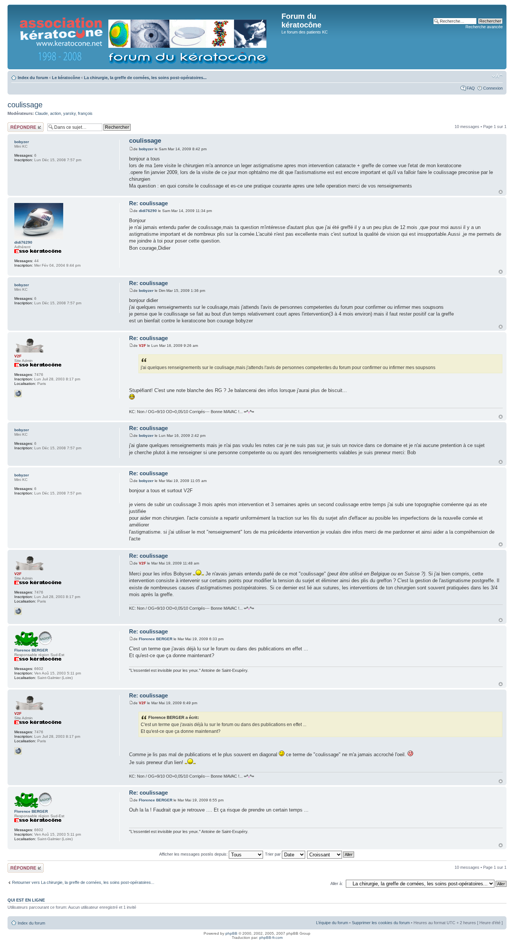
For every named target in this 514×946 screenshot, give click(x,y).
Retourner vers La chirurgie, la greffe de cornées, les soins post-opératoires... (83, 882)
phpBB (231, 933)
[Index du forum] (145, 36)
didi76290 (148, 211)
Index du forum (33, 77)
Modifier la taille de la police (497, 76)
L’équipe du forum (332, 922)
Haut (501, 192)
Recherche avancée (484, 26)
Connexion (493, 88)
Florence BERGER (155, 639)
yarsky (69, 113)
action (55, 113)
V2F (142, 345)
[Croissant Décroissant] (331, 854)
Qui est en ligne (26, 900)
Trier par (273, 854)
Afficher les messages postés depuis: (194, 854)
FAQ (471, 88)
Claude (41, 113)
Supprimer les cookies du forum (381, 922)
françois (85, 113)
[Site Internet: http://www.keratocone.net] (18, 393)
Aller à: (336, 883)
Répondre (17, 124)
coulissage (25, 105)
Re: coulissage (148, 203)
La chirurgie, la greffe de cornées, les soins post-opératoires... (145, 77)
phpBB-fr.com (271, 937)
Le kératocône (66, 77)
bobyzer (146, 149)
